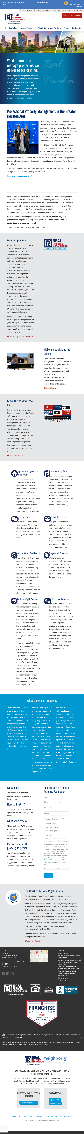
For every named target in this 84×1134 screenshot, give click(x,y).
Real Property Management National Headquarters (69, 957)
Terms (45, 860)
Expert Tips (56, 10)
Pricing (66, 28)
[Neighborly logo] (42, 2)
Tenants (38, 10)
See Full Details (34, 941)
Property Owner (51, 824)
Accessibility (38, 1116)
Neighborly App (62, 976)
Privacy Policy (54, 860)
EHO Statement (62, 978)
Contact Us (76, 28)
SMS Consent (48, 835)
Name (47, 797)
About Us (42, 28)
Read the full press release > (19, 176)
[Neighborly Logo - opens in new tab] (62, 1059)
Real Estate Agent (51, 831)
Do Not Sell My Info (50, 1116)
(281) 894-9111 (76, 10)
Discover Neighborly (27, 1103)
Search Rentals (27, 10)
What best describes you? (54, 819)
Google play (56, 1103)
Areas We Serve (54, 28)
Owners (47, 10)
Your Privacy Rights (66, 1116)
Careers (60, 983)
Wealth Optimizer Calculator (21, 336)
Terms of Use (16, 1116)
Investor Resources (27, 28)
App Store (56, 1100)
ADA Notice (18, 1037)
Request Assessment (71, 15)
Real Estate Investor (52, 827)
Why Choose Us (52, 388)
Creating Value (11, 28)
